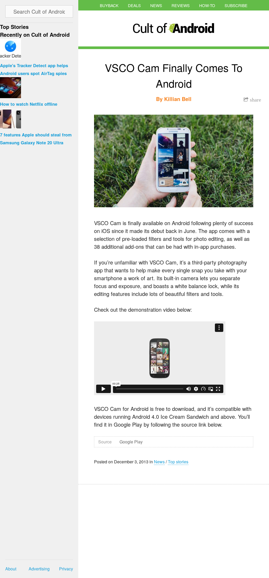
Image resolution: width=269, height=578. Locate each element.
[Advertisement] (128, 527)
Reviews (181, 5)
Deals (134, 5)
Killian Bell (178, 99)
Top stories (178, 462)
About (10, 569)
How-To (207, 5)
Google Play (131, 442)
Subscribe (236, 5)
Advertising (39, 569)
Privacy (66, 569)
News (156, 5)
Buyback (109, 5)
